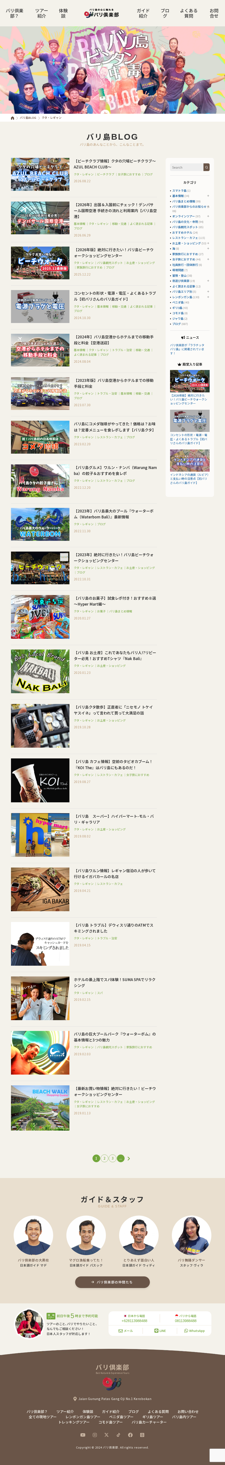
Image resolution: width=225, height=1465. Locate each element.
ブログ (165, 13)
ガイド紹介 (143, 13)
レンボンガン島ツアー (82, 1416)
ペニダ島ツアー (121, 1416)
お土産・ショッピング (140, 263)
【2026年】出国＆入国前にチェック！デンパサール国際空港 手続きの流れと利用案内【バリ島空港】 (115, 210)
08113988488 (185, 1321)
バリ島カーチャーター (149, 1422)
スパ (100, 993)
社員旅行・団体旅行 (185, 265)
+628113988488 (134, 1321)
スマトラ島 (179, 190)
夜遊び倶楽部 (180, 281)
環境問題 (178, 270)
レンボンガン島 (182, 297)
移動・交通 (119, 224)
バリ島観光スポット (110, 263)
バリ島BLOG (28, 117)
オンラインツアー (183, 216)
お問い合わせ (188, 1411)
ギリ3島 (177, 308)
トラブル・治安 (122, 350)
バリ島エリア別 (182, 291)
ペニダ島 (178, 302)
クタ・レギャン (84, 174)
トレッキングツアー (74, 1422)
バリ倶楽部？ (14, 13)
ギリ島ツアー (152, 1416)
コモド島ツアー (110, 1422)
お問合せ (214, 13)
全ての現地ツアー (43, 1416)
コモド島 (178, 313)
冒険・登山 (179, 275)
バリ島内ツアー (184, 1416)
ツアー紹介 (41, 13)
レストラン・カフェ (110, 437)
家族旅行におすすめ (89, 267)
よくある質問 (189, 13)
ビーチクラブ (105, 174)
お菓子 (101, 611)
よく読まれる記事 (141, 224)
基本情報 (79, 224)
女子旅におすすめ (129, 174)
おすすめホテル (182, 232)
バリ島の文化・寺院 (185, 222)
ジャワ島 (177, 318)
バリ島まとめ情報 (120, 611)
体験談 (63, 13)
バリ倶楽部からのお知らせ (189, 206)
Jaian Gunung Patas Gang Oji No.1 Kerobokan (114, 1398)
